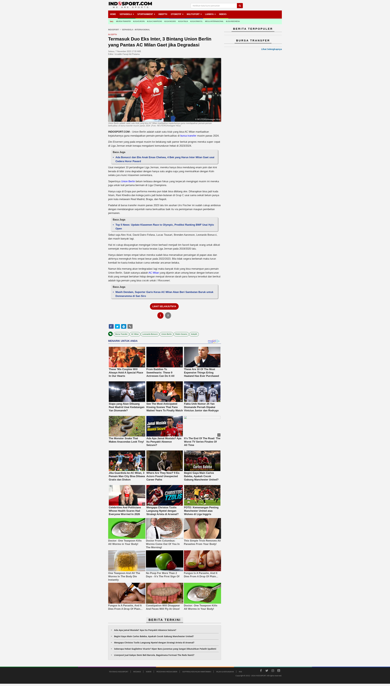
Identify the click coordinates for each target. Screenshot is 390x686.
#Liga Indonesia (233, 21)
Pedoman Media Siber (166, 671)
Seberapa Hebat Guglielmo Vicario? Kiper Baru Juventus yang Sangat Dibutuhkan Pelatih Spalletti (165, 648)
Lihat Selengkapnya (271, 49)
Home (113, 14)
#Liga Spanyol (196, 21)
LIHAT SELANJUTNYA (164, 306)
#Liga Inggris (170, 21)
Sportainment (145, 14)
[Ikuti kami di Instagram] (272, 671)
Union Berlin (128, 181)
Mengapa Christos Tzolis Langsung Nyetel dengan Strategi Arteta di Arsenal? (154, 642)
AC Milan (154, 272)
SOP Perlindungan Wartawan (196, 671)
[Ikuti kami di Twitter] (266, 671)
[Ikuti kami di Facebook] (260, 671)
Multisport (193, 14)
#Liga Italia (183, 21)
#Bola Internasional (214, 21)
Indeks (223, 14)
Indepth (194, 334)
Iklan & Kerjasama (225, 671)
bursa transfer (188, 135)
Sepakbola (126, 14)
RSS (240, 671)
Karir (148, 671)
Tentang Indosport (118, 671)
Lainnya (209, 14)
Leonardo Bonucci (150, 334)
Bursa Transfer (121, 334)
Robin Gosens (181, 334)
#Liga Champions (154, 21)
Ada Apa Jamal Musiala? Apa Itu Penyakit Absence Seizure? (145, 630)
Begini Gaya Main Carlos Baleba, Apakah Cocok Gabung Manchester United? (154, 636)
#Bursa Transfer (123, 21)
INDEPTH (162, 14)
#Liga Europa (139, 21)
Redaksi (137, 671)
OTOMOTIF (176, 14)
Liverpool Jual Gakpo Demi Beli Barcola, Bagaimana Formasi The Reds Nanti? (154, 655)
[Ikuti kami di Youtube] (278, 671)
